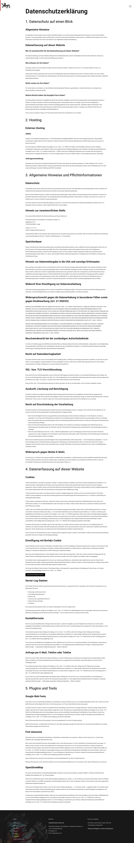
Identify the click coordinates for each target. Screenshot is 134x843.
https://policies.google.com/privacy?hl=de (37, 726)
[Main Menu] (130, 6)
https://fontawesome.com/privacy (97, 762)
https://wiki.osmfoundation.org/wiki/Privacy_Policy (39, 792)
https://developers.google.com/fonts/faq (70, 724)
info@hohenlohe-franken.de (56, 823)
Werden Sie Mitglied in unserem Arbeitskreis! (100, 829)
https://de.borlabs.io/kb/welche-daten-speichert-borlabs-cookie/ (48, 565)
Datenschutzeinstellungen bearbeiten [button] (35, 574)
